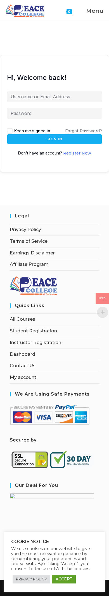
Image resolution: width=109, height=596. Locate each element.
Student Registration (33, 330)
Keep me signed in (32, 130)
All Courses (22, 319)
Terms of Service (29, 241)
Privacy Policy (25, 229)
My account (23, 377)
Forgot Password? (83, 130)
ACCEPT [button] (64, 579)
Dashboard (22, 354)
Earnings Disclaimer (32, 253)
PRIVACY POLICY (31, 579)
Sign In (54, 139)
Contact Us (22, 365)
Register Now (77, 153)
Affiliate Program (29, 264)
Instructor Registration (35, 342)
